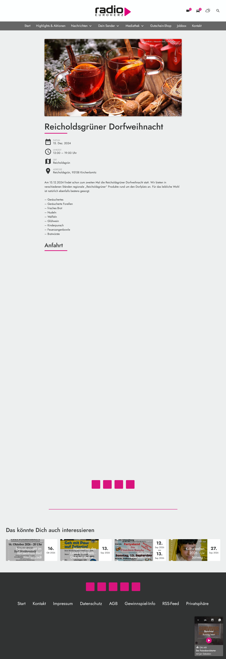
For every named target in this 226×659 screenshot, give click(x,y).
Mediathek (133, 25)
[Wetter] (208, 11)
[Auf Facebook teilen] (96, 484)
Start (27, 25)
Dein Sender (106, 25)
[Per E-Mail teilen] (130, 484)
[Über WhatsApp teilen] (119, 484)
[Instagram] (23, 10)
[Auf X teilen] (107, 484)
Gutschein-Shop (160, 25)
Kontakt (197, 25)
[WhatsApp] (9, 10)
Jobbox (181, 25)
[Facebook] (16, 10)
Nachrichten (79, 25)
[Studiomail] (30, 10)
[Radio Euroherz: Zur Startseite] (113, 11)
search (218, 11)
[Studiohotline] (38, 10)
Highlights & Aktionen (50, 25)
